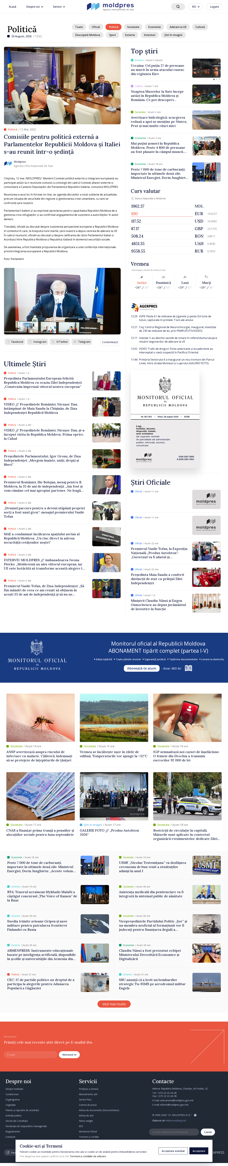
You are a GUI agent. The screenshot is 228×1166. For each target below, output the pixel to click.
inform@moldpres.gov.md (174, 1104)
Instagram (39, 342)
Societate (133, 27)
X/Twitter (62, 342)
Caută (208, 1132)
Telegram (84, 342)
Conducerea (12, 1094)
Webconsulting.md (176, 1120)
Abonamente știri (88, 1094)
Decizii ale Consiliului (17, 1120)
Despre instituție (14, 1088)
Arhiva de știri (86, 1115)
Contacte (10, 1136)
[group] (176, 68)
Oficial (96, 27)
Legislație (11, 1104)
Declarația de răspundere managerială (26, 1126)
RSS (81, 1126)
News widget (86, 1120)
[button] (214, 79)
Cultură (200, 27)
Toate (79, 27)
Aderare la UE (178, 27)
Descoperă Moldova (87, 35)
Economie (154, 27)
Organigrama (13, 1099)
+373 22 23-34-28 (167, 1092)
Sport (112, 35)
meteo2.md (159, 270)
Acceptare (199, 1151)
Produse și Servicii (88, 1088)
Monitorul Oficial (88, 1131)
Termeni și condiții (89, 1136)
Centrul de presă (88, 1104)
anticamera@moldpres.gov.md (176, 1100)
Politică (22, 29)
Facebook (17, 342)
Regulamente (13, 1131)
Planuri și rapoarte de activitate (22, 1110)
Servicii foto (85, 1099)
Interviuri (149, 35)
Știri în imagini (173, 35)
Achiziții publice (14, 1115)
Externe (130, 35)
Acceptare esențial (173, 1151)
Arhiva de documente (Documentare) (99, 1110)
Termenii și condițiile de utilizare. (88, 1156)
